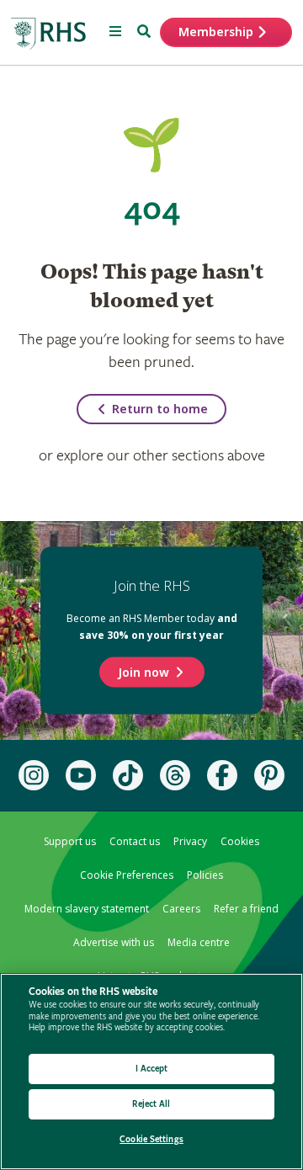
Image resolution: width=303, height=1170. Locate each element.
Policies (205, 875)
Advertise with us (113, 942)
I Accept (152, 1068)
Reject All (151, 1103)
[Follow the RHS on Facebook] (222, 775)
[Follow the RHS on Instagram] (34, 775)
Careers (181, 908)
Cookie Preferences (126, 875)
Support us (70, 841)
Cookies (240, 841)
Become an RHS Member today (151, 626)
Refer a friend (246, 908)
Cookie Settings (151, 1139)
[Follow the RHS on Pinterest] (269, 775)
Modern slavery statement (86, 908)
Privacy (190, 841)
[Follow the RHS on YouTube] (81, 775)
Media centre (198, 942)
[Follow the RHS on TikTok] (128, 775)
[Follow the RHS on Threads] (175, 775)
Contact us (134, 841)
